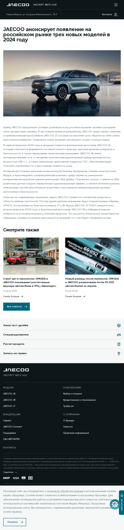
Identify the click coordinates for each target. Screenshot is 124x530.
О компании (71, 414)
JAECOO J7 (9, 406)
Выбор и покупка (72, 394)
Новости (68, 427)
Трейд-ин (68, 406)
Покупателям (72, 388)
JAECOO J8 (9, 400)
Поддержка (9, 433)
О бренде (68, 421)
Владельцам (12, 414)
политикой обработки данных (65, 491)
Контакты (9, 448)
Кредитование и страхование (79, 400)
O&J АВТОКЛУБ (11, 439)
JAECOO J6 (9, 394)
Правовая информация (76, 433)
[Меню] (115, 4)
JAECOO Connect (12, 427)
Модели (8, 388)
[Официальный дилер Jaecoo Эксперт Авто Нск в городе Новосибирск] (17, 5)
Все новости (14, 307)
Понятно (12, 522)
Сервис (7, 421)
